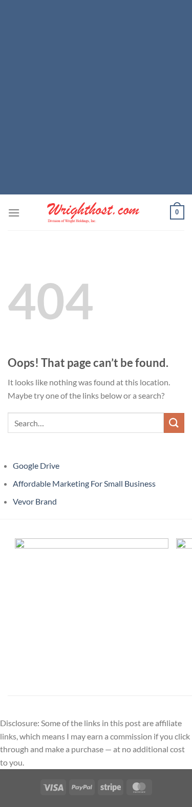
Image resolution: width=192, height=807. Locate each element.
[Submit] (174, 423)
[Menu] (14, 212)
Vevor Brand (35, 501)
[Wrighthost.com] (96, 212)
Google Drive (36, 465)
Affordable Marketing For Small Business (84, 483)
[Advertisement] (96, 96)
